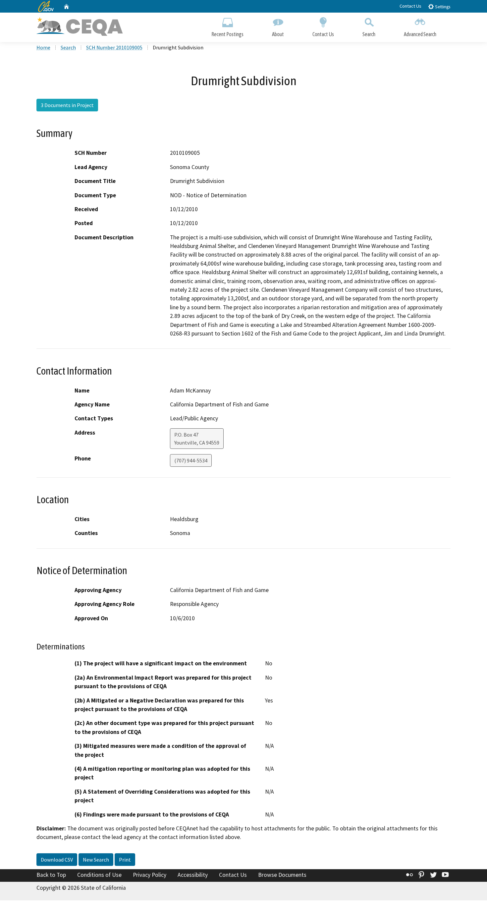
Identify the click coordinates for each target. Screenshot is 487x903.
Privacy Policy (149, 874)
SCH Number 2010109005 (114, 47)
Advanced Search (420, 34)
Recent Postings (227, 34)
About (278, 34)
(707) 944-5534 (190, 460)
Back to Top (51, 874)
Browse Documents (282, 874)
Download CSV (57, 859)
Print (125, 859)
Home (43, 47)
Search (368, 34)
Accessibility (193, 874)
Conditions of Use (99, 874)
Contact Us (410, 6)
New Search (96, 859)
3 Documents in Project (67, 105)
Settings (442, 7)
